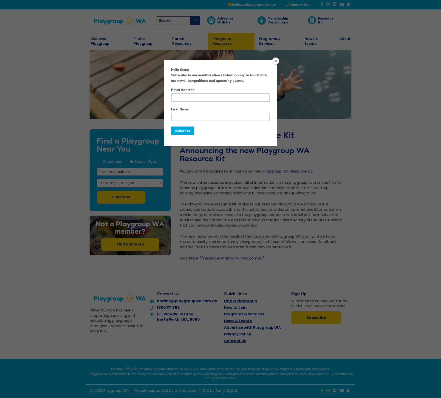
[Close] (275, 61)
